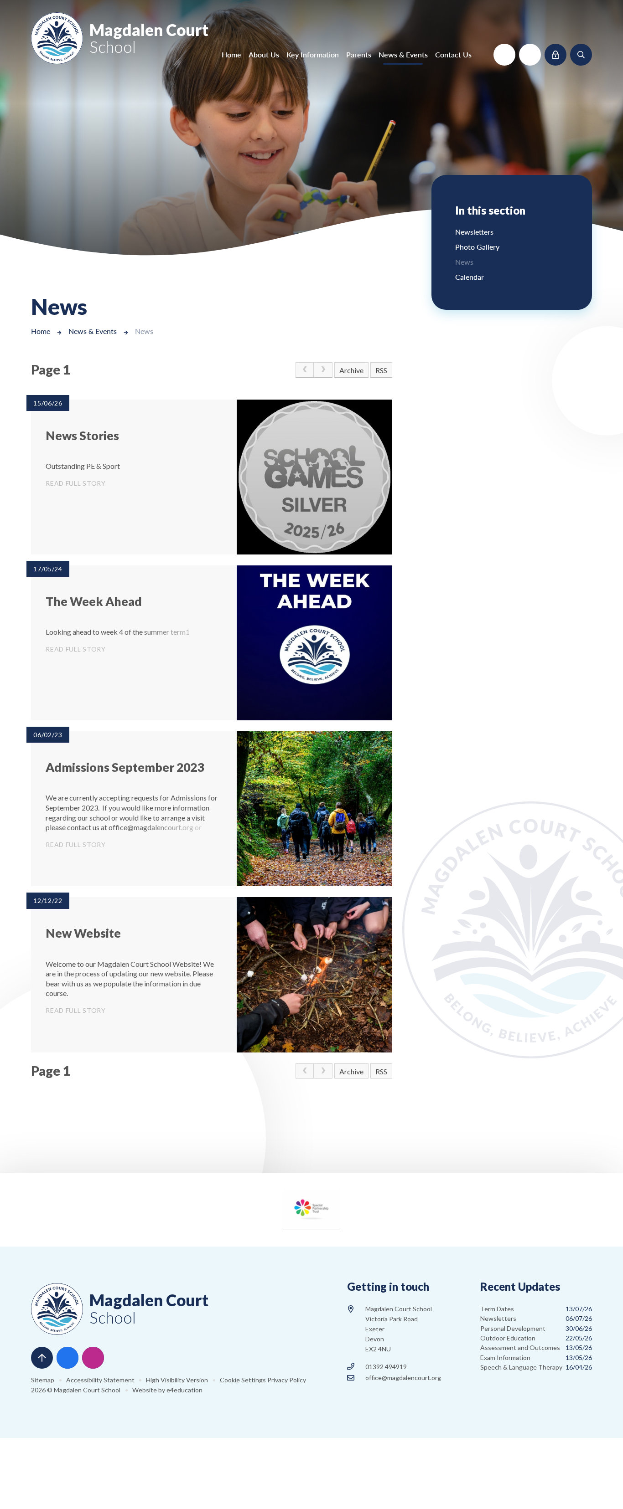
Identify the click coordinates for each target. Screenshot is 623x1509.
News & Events (92, 331)
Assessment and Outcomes (536, 1347)
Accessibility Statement (100, 1380)
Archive (351, 370)
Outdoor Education (536, 1338)
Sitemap (42, 1380)
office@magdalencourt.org (403, 1377)
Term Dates (536, 1309)
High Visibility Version (177, 1380)
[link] (305, 370)
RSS (381, 370)
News (144, 331)
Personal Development (536, 1328)
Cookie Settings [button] (243, 1380)
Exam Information (536, 1357)
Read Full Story (76, 483)
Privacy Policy (286, 1380)
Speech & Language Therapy (536, 1367)
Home (40, 331)
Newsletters (536, 1318)
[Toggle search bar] (581, 55)
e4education (184, 1390)
